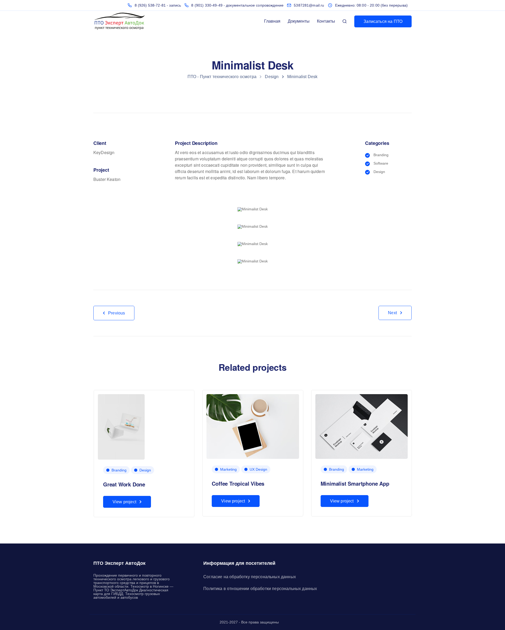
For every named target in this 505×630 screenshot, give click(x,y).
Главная (272, 21)
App (441, 470)
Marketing (228, 469)
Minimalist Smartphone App (355, 483)
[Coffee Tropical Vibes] (252, 426)
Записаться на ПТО (382, 21)
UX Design (258, 469)
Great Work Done (124, 484)
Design (28, 470)
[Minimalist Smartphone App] (361, 426)
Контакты (326, 21)
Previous (116, 313)
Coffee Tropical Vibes (238, 483)
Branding (119, 470)
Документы (299, 21)
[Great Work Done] (121, 426)
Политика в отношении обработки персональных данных (260, 588)
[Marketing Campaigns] (447, 426)
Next (392, 313)
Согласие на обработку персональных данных (249, 577)
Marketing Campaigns (456, 484)
